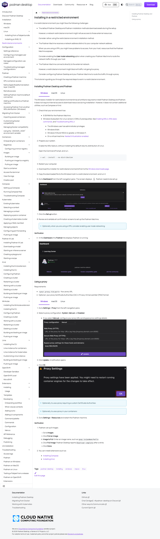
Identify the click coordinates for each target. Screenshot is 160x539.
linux (84, 469)
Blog (91, 4)
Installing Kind (48, 459)
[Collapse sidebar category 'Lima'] (29, 340)
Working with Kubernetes (22, 504)
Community (69, 4)
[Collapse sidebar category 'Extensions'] (29, 383)
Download (151, 4)
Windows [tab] (44, 93)
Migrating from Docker (21, 500)
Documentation (44, 4)
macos (77, 469)
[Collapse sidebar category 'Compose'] (29, 184)
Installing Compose (50, 455)
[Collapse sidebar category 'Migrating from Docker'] (29, 113)
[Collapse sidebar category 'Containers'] (29, 137)
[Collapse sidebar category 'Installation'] (29, 19)
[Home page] (36, 12)
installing (59, 469)
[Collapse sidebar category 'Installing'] (29, 387)
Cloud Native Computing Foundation (31, 529)
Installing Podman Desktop (22, 497)
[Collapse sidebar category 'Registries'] (29, 145)
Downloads (57, 4)
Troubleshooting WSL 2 (65, 121)
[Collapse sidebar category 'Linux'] (29, 31)
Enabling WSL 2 (102, 119)
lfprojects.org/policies (75, 534)
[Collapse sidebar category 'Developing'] (29, 399)
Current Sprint (87, 507)
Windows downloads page (98, 169)
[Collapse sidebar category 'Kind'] (29, 262)
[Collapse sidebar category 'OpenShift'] (29, 367)
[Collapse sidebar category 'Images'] (29, 152)
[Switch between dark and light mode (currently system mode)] (122, 4)
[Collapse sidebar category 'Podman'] (29, 73)
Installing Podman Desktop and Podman (142, 15)
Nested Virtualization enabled (76, 136)
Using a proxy (136, 19)
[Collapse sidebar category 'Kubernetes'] (29, 199)
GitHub (84, 497)
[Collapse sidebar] (16, 486)
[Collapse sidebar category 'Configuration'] (29, 47)
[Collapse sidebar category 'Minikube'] (29, 301)
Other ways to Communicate (93, 504)
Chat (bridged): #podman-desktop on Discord (100, 500)
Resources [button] (81, 4)
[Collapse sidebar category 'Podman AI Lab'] (29, 238)
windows (68, 469)
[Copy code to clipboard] (124, 157)
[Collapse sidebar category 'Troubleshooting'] (29, 450)
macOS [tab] (54, 93)
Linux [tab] (63, 93)
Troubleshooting (18, 507)
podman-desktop (47, 469)
